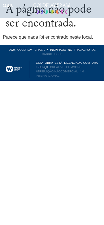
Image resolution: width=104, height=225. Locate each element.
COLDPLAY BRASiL (52, 5)
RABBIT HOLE (52, 54)
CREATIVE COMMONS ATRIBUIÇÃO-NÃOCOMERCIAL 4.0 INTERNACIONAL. (60, 71)
